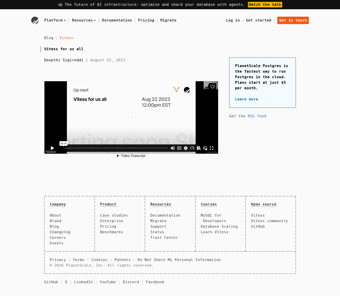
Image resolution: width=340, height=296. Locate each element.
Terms (78, 260)
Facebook (155, 282)
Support (158, 226)
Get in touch (293, 20)
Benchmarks (111, 232)
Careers (58, 237)
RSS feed (257, 116)
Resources (84, 20)
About (55, 215)
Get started (258, 20)
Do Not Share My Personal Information (179, 260)
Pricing (146, 20)
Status (157, 232)
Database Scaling (219, 226)
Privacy (58, 260)
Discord (131, 282)
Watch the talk (265, 4)
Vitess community (269, 221)
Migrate (168, 20)
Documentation (117, 20)
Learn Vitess (215, 232)
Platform (55, 20)
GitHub (258, 226)
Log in (233, 20)
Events (57, 243)
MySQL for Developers (213, 218)
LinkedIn (83, 282)
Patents (122, 260)
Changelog (60, 232)
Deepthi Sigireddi (63, 60)
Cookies (99, 260)
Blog (48, 38)
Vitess (66, 38)
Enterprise (111, 221)
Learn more (246, 99)
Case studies (114, 215)
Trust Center (164, 237)
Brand (55, 221)
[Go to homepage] (35, 20)
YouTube (108, 282)
